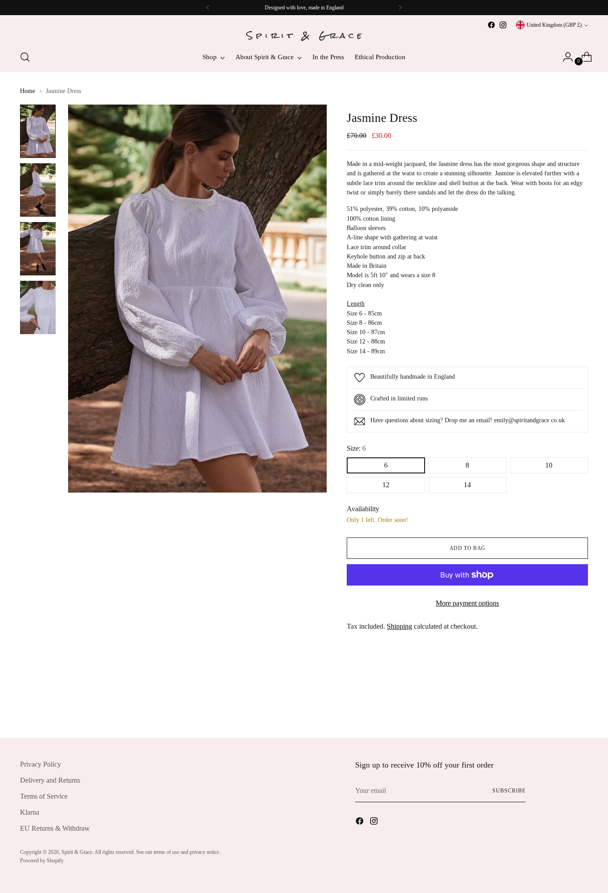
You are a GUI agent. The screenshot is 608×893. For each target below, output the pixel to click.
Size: (356, 448)
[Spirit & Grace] (304, 36)
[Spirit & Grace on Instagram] (503, 25)
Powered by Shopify (42, 860)
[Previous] (208, 7)
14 (467, 485)
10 (548, 465)
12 (385, 485)
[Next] (400, 7)
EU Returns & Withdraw (55, 828)
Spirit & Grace (76, 852)
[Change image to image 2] (38, 190)
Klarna (29, 812)
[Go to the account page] (564, 57)
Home (27, 90)
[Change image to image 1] (38, 131)
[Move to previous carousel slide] (559, 707)
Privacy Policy (40, 764)
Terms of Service (44, 796)
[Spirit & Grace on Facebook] (491, 25)
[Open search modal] (25, 57)
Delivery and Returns (50, 780)
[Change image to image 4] (38, 307)
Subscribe (508, 791)
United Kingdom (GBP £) (554, 25)
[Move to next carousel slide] (580, 707)
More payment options (467, 603)
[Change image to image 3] (38, 248)
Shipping (399, 626)
